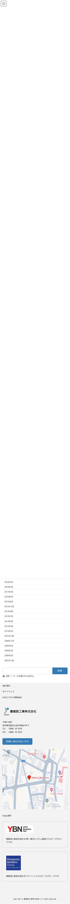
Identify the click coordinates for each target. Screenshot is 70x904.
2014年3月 (8, 631)
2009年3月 (8, 651)
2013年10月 (9, 636)
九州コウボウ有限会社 (12, 697)
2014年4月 (8, 626)
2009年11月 (9, 641)
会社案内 (6, 686)
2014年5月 (8, 621)
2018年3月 (8, 582)
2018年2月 (8, 587)
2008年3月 (8, 655)
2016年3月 (8, 597)
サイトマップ (8, 691)
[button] (17, 741)
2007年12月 (9, 660)
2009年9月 (8, 646)
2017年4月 (8, 592)
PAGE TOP (64, 873)
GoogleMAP (6, 816)
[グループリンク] (35, 866)
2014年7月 (8, 616)
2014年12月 (9, 606)
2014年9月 (8, 611)
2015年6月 (8, 602)
